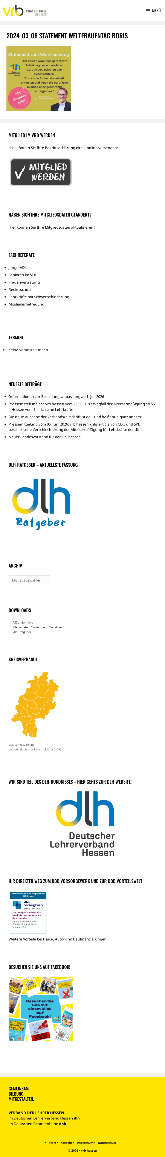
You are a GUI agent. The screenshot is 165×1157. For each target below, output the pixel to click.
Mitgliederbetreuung (26, 304)
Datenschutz (107, 1143)
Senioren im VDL (23, 274)
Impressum (85, 1143)
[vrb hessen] (24, 10)
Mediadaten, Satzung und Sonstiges (38, 627)
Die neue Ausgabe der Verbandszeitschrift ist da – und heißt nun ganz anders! (75, 416)
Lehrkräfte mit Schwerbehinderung (39, 296)
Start (52, 1143)
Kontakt (66, 1143)
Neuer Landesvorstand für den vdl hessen (45, 436)
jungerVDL (18, 267)
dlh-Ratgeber (22, 632)
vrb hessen (89, 1150)
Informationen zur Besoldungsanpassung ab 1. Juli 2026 (56, 396)
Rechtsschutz (20, 289)
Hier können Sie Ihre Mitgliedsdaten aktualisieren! (52, 227)
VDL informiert (23, 622)
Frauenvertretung (24, 282)
